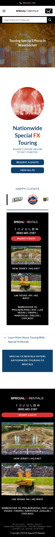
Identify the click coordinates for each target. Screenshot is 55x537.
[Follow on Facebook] (15, 229)
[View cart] (49, 11)
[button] (4, 11)
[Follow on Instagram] (19, 229)
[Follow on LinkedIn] (33, 229)
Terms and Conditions (15, 526)
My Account (18, 524)
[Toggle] (5, 338)
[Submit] (50, 20)
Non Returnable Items (39, 526)
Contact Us (18, 529)
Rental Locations (35, 529)
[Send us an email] (26, 229)
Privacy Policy (34, 524)
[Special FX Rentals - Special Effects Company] (27, 11)
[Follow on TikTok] (22, 229)
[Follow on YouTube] (37, 229)
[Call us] (29, 229)
